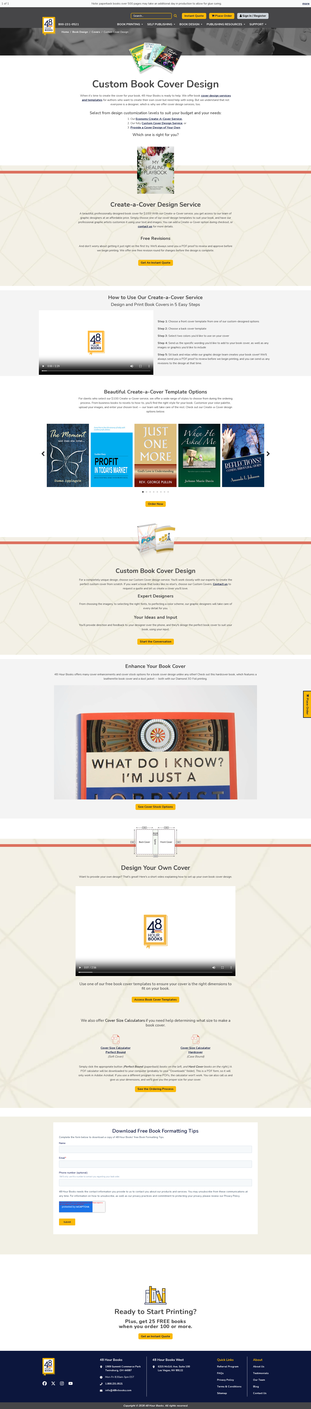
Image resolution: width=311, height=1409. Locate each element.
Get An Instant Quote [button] (155, 263)
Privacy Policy (225, 1380)
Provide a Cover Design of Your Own (155, 128)
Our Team (259, 1380)
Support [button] (256, 24)
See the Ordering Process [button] (155, 1089)
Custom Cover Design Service (162, 123)
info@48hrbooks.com (118, 1390)
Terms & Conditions (229, 1386)
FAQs (220, 1373)
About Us (258, 1366)
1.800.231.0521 (114, 1383)
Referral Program (227, 1366)
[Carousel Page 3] (150, 492)
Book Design (80, 32)
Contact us (220, 584)
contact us (145, 226)
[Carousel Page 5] (157, 492)
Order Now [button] (155, 504)
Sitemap (222, 1393)
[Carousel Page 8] (168, 492)
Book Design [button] (189, 24)
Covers (96, 32)
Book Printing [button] (128, 24)
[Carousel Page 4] (153, 492)
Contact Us (259, 1393)
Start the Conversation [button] (155, 642)
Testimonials (261, 1373)
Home (65, 32)
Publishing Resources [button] (224, 24)
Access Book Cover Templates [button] (155, 1000)
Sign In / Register (254, 16)
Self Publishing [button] (159, 24)
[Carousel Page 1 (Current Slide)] (143, 492)
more (306, 4)
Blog (256, 1386)
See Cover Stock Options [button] (155, 807)
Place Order (223, 16)
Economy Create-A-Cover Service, (159, 119)
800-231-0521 (68, 24)
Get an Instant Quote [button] (155, 1336)
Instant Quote (194, 16)
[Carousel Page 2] (146, 492)
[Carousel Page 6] (161, 492)
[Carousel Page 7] (164, 492)
